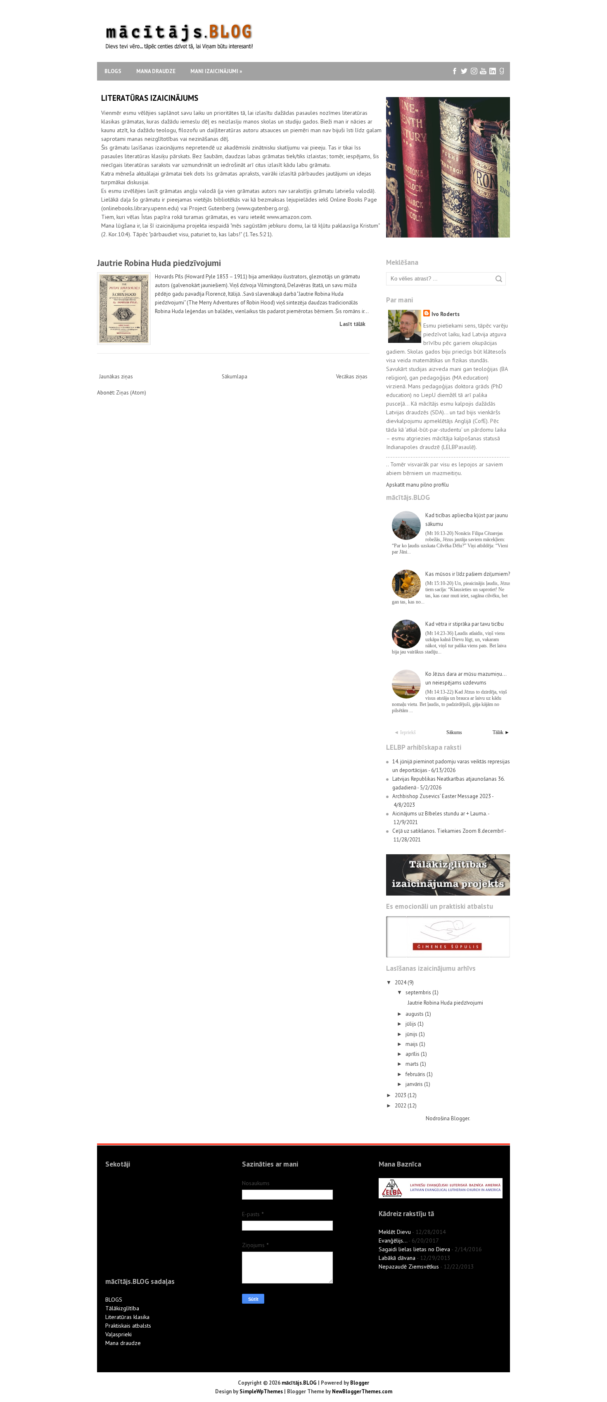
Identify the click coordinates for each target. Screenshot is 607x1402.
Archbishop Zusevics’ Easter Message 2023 (441, 796)
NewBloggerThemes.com (362, 1391)
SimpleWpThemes (261, 1391)
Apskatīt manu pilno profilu (417, 484)
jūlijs (411, 1023)
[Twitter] (464, 71)
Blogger (460, 1118)
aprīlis (413, 1053)
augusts (415, 1013)
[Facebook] (455, 71)
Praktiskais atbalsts (128, 1325)
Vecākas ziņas (352, 376)
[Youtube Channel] (483, 71)
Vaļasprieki (118, 1334)
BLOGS (113, 1299)
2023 (401, 1095)
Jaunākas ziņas (116, 376)
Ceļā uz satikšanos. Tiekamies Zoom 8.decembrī (447, 830)
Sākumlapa (234, 376)
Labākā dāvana (397, 1258)
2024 (401, 982)
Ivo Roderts (446, 314)
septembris (418, 992)
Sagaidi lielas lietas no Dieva (414, 1249)
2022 (401, 1105)
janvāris (414, 1084)
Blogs (112, 71)
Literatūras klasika (127, 1317)
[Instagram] (474, 71)
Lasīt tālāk (352, 324)
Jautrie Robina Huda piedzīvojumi (159, 263)
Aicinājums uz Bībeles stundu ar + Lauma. (439, 813)
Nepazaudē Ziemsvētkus (409, 1266)
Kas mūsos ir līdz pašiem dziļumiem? (467, 573)
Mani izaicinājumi (216, 71)
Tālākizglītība (122, 1308)
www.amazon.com (289, 217)
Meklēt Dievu (395, 1232)
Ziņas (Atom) (131, 392)
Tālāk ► (501, 732)
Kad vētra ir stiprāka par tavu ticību (464, 623)
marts (412, 1063)
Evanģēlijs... (393, 1240)
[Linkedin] (493, 71)
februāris (416, 1074)
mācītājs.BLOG (299, 1382)
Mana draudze (155, 71)
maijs (412, 1044)
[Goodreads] (502, 71)
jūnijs (412, 1034)
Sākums (454, 732)
